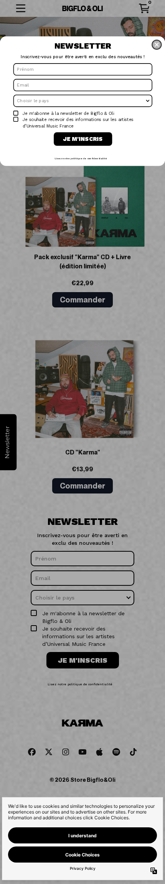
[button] (156, 44)
